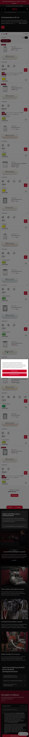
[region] (14, 368)
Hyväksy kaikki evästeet (14, 374)
